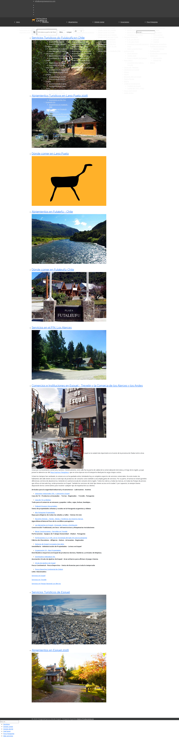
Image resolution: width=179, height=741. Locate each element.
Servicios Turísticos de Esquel (59, 37)
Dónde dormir (8, 729)
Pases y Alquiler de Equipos (137, 58)
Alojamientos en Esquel (80, 42)
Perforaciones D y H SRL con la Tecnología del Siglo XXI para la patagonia (61, 538)
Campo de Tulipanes (131, 67)
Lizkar (77, 37)
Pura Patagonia (152, 22)
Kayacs (126, 74)
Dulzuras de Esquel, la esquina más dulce (49, 544)
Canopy (126, 72)
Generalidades (132, 53)
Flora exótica (157, 35)
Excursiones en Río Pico (57, 100)
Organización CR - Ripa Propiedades (48, 550)
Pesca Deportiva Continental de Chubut (49, 569)
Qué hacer (7, 731)
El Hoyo (48, 81)
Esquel (48, 28)
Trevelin (48, 39)
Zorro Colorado (158, 37)
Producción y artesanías (158, 53)
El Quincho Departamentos (84, 32)
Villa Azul (78, 39)
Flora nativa (157, 32)
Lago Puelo (50, 67)
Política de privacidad (26, 28)
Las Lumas (79, 35)
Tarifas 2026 (131, 56)
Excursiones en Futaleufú (58, 109)
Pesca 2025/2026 (130, 91)
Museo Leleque (158, 49)
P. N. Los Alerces (51, 112)
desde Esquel (132, 30)
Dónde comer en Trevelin (107, 30)
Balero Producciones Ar (85, 719)
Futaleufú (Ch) (50, 102)
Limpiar (69, 32)
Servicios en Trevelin (39, 580)
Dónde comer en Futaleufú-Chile (109, 51)
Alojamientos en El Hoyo (57, 84)
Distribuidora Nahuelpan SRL (45, 557)
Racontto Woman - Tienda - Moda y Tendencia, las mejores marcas (59, 519)
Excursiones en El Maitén (58, 51)
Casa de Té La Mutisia (43, 500)
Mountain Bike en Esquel (132, 77)
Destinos (45, 22)
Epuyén (48, 74)
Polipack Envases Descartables (46, 506)
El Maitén (49, 46)
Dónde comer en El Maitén (107, 35)
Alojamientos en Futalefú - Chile (52, 211)
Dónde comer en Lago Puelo (108, 37)
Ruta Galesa (128, 60)
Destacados (157, 58)
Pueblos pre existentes (158, 46)
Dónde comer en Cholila (106, 32)
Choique (156, 39)
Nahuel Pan (157, 60)
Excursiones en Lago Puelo (58, 72)
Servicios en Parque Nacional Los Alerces (46, 583)
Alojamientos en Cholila (57, 63)
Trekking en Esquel (134, 86)
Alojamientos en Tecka (57, 93)
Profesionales (155, 51)
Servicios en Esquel (38, 576)
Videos (152, 63)
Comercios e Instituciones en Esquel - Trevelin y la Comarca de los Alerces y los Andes (87, 385)
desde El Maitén (133, 32)
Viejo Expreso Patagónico (59, 472)
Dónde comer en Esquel (106, 28)
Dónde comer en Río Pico (107, 44)
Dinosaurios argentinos (158, 44)
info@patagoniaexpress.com (45, 1)
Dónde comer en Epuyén (106, 39)
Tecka (48, 88)
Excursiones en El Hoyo (57, 86)
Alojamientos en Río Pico (57, 98)
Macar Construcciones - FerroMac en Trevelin (51, 531)
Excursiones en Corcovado (58, 58)
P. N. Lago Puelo (133, 42)
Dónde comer (8, 726)
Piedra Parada (129, 79)
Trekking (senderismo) (132, 84)
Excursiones (125, 22)
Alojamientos (73, 22)
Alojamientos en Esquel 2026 (50, 650)
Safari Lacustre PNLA (134, 49)
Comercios (154, 56)
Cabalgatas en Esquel (131, 70)
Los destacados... (78, 28)
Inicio (18, 22)
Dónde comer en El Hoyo (107, 42)
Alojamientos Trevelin (56, 42)
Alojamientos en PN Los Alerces (60, 114)
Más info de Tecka (55, 91)
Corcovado (49, 53)
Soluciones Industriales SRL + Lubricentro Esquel (52, 493)
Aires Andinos (80, 30)
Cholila (48, 60)
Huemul (156, 42)
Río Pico (48, 95)
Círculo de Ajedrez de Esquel (45, 563)
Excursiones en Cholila (57, 65)
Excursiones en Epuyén (57, 79)
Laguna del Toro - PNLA (135, 88)
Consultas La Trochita (135, 35)
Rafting (126, 81)
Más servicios (8, 736)
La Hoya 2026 (129, 51)
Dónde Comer (99, 22)
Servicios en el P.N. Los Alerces (52, 327)
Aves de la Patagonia (157, 28)
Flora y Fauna (154, 30)
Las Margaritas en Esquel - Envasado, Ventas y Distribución (56, 525)
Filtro (61, 32)
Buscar (138, 28)
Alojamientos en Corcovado (58, 56)
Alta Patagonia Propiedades (45, 512)
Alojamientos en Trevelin (80, 44)
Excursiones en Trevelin (57, 44)
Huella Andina (128, 93)
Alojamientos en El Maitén (58, 49)
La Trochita (128, 28)
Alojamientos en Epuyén (57, 77)
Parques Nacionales (131, 37)
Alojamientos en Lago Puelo (59, 70)
